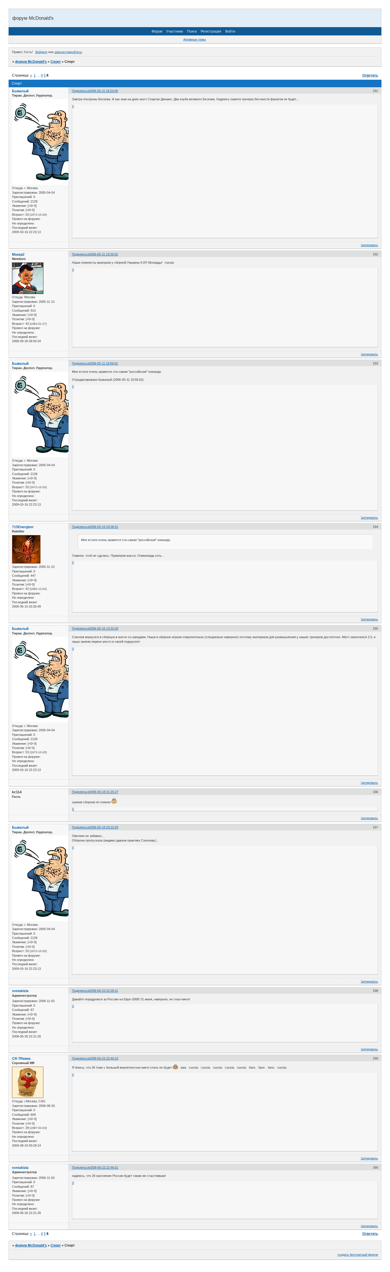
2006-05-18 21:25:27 (103, 792)
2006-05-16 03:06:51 (103, 526)
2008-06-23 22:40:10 (103, 1058)
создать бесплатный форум (357, 1254)
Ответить (370, 75)
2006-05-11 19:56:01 (103, 363)
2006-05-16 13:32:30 (103, 628)
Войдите (41, 52)
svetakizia (20, 991)
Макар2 (18, 255)
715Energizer (23, 527)
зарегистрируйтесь (68, 52)
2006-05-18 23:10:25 (103, 827)
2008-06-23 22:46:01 (103, 1167)
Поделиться (80, 91)
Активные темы (194, 39)
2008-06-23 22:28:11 (103, 990)
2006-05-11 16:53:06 (103, 91)
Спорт (56, 62)
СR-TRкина (21, 1059)
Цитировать (369, 245)
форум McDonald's (31, 62)
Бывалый (20, 91)
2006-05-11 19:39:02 (103, 254)
